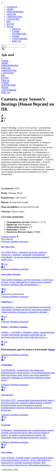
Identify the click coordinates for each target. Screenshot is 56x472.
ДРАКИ (15, 36)
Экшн (51, 349)
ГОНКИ (16, 31)
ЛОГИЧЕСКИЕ (19, 34)
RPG (9, 21)
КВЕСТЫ (16, 41)
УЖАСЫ (16, 29)
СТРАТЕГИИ (13, 19)
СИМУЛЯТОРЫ (14, 17)
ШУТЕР (10, 24)
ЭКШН (10, 9)
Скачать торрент (9, 236)
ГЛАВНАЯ (12, 7)
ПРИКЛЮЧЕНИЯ (15, 12)
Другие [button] (10, 26)
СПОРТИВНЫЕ (19, 39)
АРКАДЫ (11, 14)
